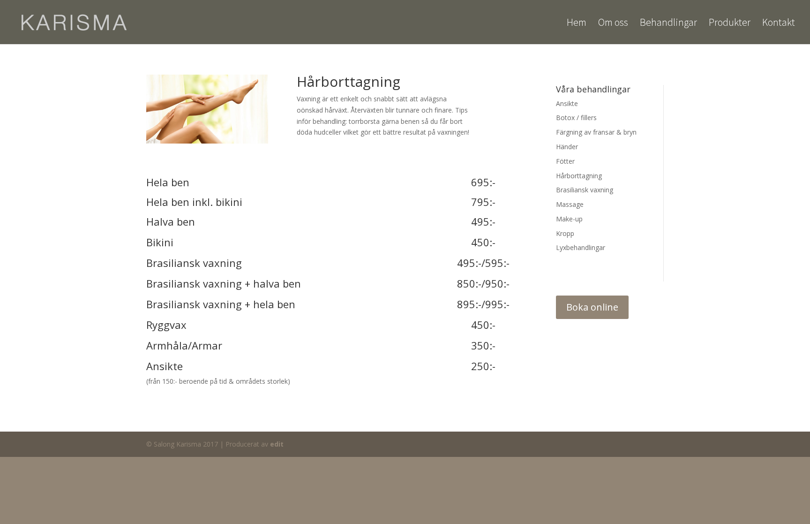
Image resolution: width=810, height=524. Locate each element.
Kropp (565, 233)
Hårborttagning (579, 175)
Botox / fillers (576, 117)
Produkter (729, 24)
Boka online (592, 307)
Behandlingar (668, 24)
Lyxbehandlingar (580, 247)
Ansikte (567, 103)
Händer (567, 146)
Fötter (565, 161)
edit (277, 444)
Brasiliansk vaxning (584, 189)
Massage (570, 204)
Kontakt (778, 24)
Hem (576, 24)
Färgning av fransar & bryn (596, 132)
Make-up (569, 218)
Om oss (613, 24)
